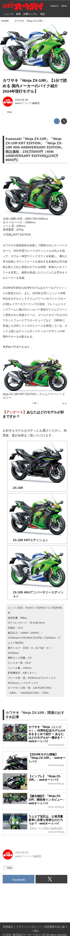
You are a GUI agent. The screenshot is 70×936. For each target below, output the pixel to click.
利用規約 (8, 927)
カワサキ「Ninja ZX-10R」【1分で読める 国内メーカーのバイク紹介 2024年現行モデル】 (35, 85)
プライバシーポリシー (28, 927)
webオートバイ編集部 (27, 103)
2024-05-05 (21, 100)
